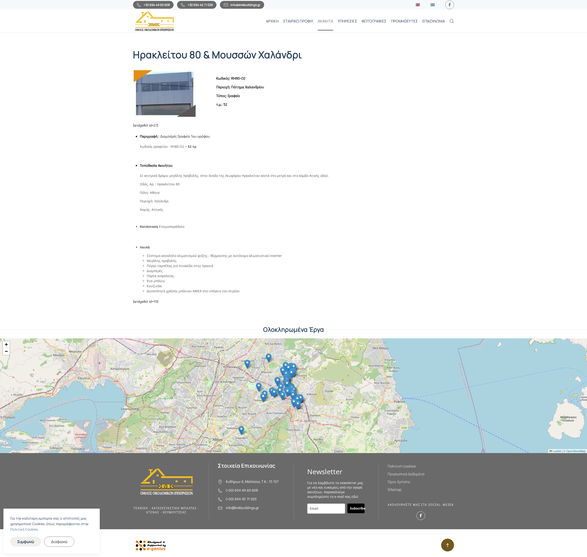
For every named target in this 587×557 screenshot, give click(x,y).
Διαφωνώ (59, 541)
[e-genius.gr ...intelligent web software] (149, 545)
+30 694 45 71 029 (200, 5)
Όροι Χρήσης (399, 481)
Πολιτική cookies (402, 466)
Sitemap (394, 489)
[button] (451, 21)
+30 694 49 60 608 (157, 5)
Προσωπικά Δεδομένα (406, 473)
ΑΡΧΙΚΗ (272, 21)
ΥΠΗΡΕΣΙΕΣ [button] (347, 21)
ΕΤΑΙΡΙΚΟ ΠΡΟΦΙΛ (298, 21)
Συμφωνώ (25, 541)
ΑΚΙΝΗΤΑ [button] (325, 21)
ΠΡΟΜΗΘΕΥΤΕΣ (404, 21)
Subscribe (357, 508)
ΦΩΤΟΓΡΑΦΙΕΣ (374, 21)
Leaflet (556, 451)
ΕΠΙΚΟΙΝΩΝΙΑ (433, 21)
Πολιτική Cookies (24, 529)
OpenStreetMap (576, 451)
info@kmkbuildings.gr (245, 5)
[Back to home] (154, 21)
